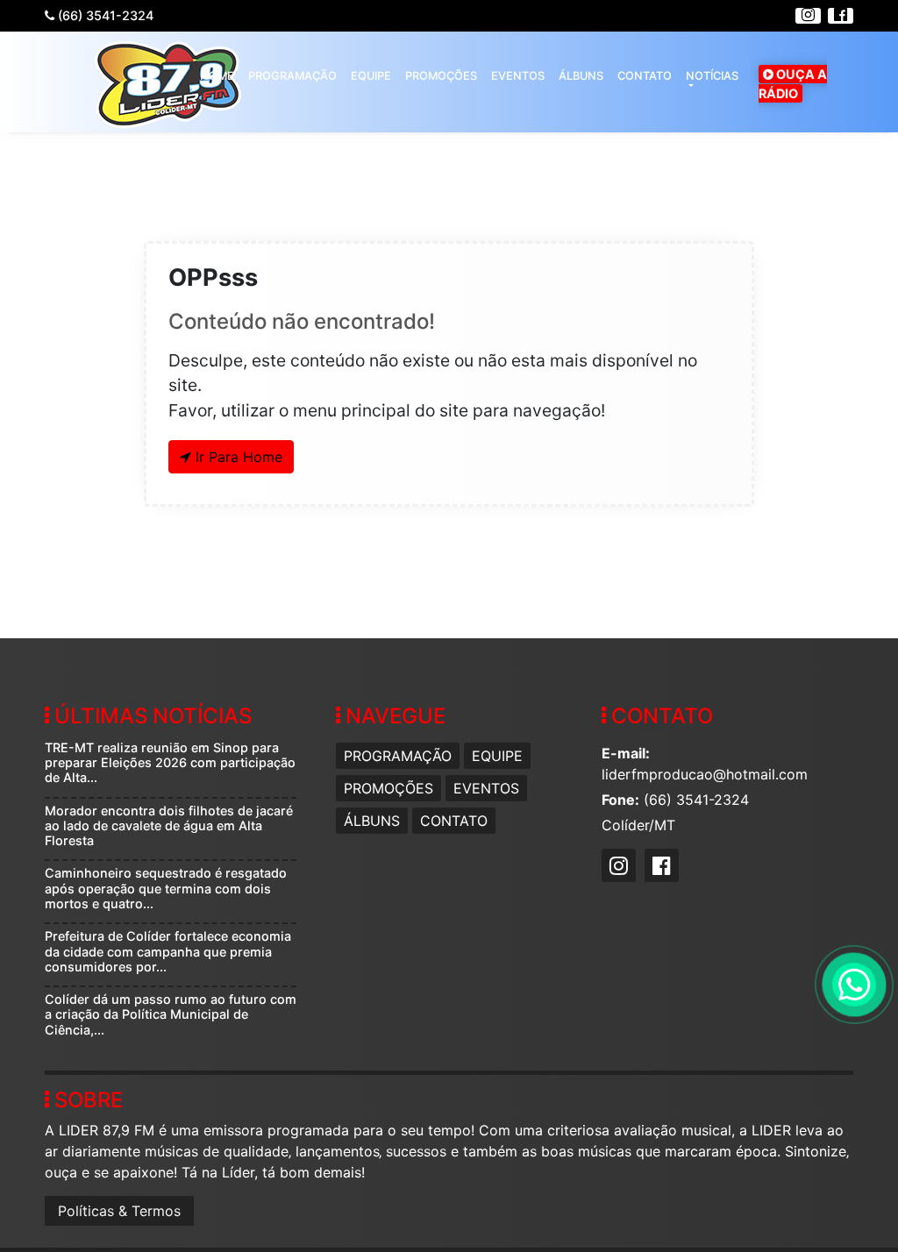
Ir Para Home (236, 457)
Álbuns (581, 75)
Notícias (712, 75)
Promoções (441, 75)
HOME (217, 75)
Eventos (518, 75)
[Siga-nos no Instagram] (807, 15)
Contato (644, 75)
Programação (292, 75)
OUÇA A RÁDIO (793, 84)
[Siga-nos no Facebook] (839, 15)
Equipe (371, 75)
